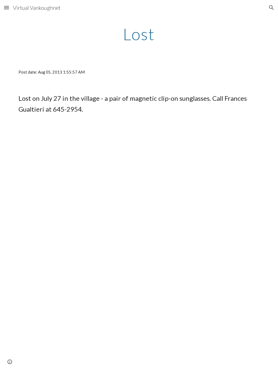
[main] (139, 34)
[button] (6, 7)
